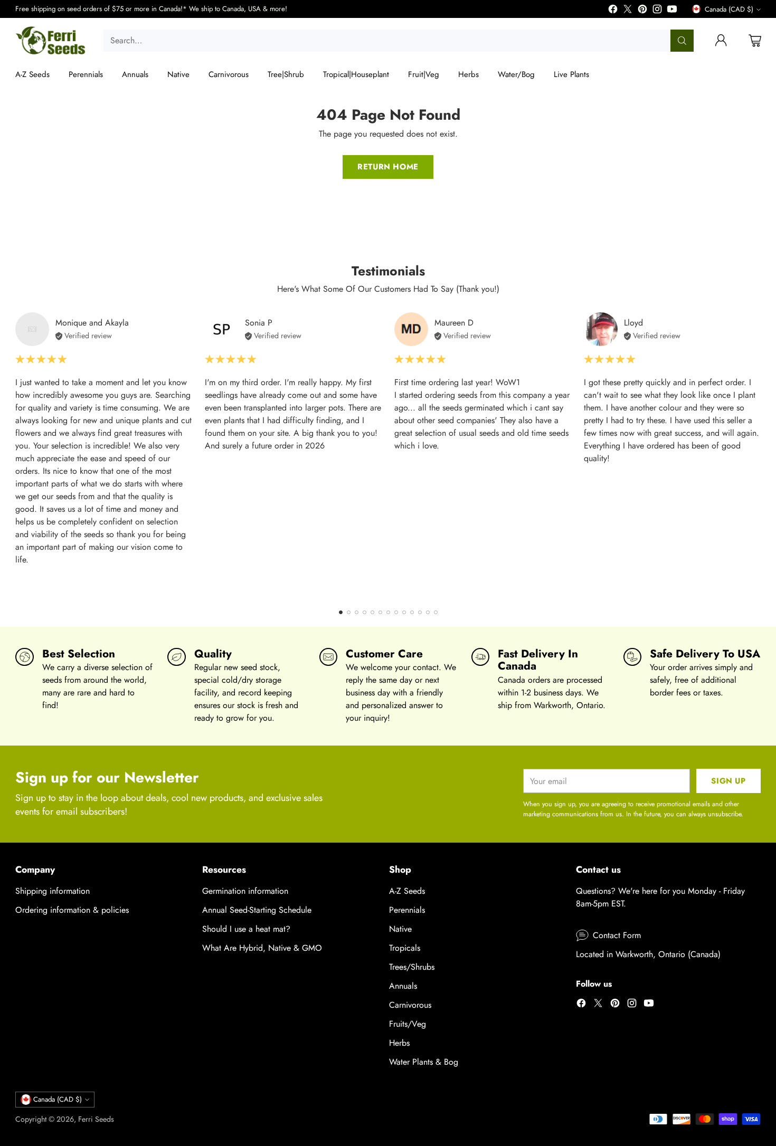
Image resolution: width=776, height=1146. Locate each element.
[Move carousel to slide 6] (380, 612)
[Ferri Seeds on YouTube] (672, 11)
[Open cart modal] (755, 41)
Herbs (399, 1043)
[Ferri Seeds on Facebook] (613, 11)
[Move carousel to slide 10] (412, 612)
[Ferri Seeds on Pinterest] (642, 11)
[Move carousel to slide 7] (388, 612)
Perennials (407, 910)
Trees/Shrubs (411, 967)
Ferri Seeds (96, 1119)
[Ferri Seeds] (51, 40)
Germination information (245, 891)
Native (400, 929)
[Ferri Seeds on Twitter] (627, 11)
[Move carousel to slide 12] (428, 612)
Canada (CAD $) (729, 9)
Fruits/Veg (407, 1024)
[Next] (757, 453)
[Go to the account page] (721, 41)
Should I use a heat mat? (246, 929)
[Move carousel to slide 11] (420, 612)
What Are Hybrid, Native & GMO (262, 948)
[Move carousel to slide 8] (396, 612)
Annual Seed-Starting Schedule (256, 910)
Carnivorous (410, 1005)
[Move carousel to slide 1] (341, 612)
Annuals (403, 986)
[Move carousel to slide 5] (372, 612)
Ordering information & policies (72, 910)
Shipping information (52, 891)
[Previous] (18, 453)
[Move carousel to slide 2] (349, 612)
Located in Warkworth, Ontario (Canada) (648, 954)
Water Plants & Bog (423, 1062)
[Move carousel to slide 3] (356, 612)
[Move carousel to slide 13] (436, 612)
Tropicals (404, 948)
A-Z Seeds (407, 891)
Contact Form (617, 935)
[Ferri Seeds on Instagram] (657, 11)
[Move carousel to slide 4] (364, 612)
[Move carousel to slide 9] (404, 612)
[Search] (682, 41)
